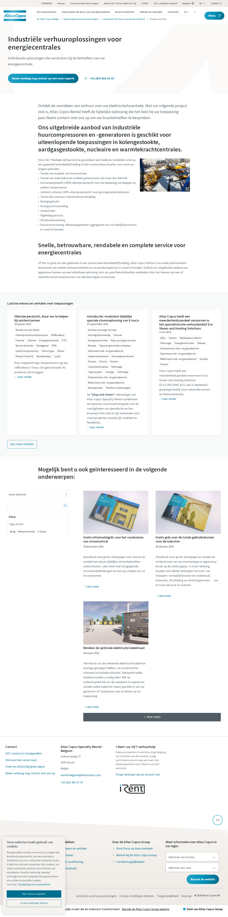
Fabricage (116, 366)
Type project (95, 372)
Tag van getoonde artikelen (115, 345)
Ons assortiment (46, 12)
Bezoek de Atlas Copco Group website (145, 909)
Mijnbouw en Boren (191, 338)
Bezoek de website (203, 879)
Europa (92, 361)
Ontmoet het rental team (21, 760)
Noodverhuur (43, 356)
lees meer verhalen (22, 444)
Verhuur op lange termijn (102, 330)
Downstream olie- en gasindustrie (107, 377)
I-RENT (145, 3)
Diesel (60, 351)
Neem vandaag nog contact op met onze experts (43, 78)
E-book (42, 531)
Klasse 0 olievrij (24, 356)
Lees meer (92, 586)
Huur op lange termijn (123, 340)
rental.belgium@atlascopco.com (81, 775)
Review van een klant (27, 330)
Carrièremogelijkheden (130, 862)
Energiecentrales (49, 340)
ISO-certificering (73, 862)
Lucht (57, 356)
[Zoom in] (165, 174)
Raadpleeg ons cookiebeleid (34, 884)
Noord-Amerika (24, 345)
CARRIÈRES (46, 3)
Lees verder (24, 377)
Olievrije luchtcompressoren (32, 335)
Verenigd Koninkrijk (99, 335)
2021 (163, 338)
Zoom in (187, 189)
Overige (109, 372)
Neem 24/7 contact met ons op (120, 3)
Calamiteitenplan (98, 366)
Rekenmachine (26, 531)
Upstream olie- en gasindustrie (105, 351)
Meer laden (154, 717)
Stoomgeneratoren (122, 356)
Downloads (70, 868)
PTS (64, 340)
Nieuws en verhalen (151, 12)
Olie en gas (48, 351)
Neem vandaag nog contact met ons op (30, 773)
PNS (54, 345)
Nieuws (61, 3)
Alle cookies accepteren (34, 893)
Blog (13, 531)
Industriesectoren (98, 356)
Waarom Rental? (125, 12)
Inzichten (173, 12)
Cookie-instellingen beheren (136, 896)
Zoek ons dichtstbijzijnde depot (25, 766)
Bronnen (68, 855)
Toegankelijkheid (167, 896)
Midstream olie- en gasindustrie (106, 382)
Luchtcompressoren (27, 351)
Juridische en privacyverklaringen (96, 896)
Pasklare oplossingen (118, 387)
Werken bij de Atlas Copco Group (136, 855)
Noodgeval (42, 345)
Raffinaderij (57, 335)
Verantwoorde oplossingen (84, 3)
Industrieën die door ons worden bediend (86, 12)
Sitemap (186, 896)
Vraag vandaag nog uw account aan (138, 774)
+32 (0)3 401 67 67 (102, 78)
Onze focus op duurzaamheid (134, 848)
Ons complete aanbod (165, 3)
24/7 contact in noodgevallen (23, 753)
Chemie (20, 340)
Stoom (103, 361)
